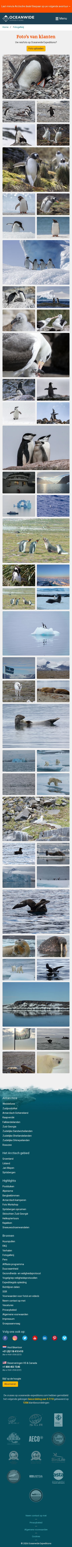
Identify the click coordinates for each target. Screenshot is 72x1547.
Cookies (36, 1536)
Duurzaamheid (10, 1268)
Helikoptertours (11, 1218)
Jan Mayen (8, 1168)
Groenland (8, 1158)
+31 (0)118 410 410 (13, 1351)
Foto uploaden (36, 48)
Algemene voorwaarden (15, 1314)
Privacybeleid (10, 1310)
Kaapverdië (8, 1117)
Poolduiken (8, 1186)
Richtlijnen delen (11, 1287)
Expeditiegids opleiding (15, 1282)
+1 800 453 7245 (11, 1367)
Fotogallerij (8, 1255)
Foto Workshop (10, 1204)
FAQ (5, 1246)
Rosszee (7, 1145)
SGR (5, 1291)
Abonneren (10, 1384)
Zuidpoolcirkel (10, 1108)
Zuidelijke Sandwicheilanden (17, 1131)
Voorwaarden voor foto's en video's (21, 1296)
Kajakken (7, 1223)
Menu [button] (63, 18)
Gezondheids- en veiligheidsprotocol (22, 1273)
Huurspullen (9, 1241)
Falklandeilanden (11, 1122)
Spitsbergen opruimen (14, 1209)
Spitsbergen (9, 1172)
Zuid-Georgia (9, 1126)
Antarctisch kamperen (14, 1200)
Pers (5, 1259)
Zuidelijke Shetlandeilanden (17, 1135)
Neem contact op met (14, 1300)
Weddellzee (9, 1103)
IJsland (6, 1163)
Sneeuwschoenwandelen (16, 1227)
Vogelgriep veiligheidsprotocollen (20, 1278)
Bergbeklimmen (11, 1195)
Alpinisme (8, 1191)
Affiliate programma (13, 1264)
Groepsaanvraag (11, 1323)
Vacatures (8, 1305)
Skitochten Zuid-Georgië (15, 1213)
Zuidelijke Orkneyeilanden (16, 1140)
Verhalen (7, 1250)
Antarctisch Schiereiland (15, 1113)
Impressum (9, 1319)
